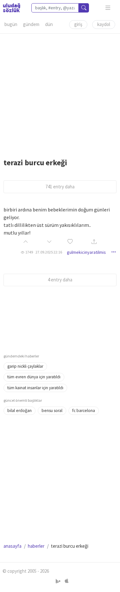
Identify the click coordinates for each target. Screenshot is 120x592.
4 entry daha (60, 280)
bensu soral (52, 410)
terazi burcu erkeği (35, 162)
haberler (36, 546)
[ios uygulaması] (66, 581)
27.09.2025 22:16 (49, 252)
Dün (49, 24)
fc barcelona (83, 410)
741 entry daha (60, 187)
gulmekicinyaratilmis (86, 252)
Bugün (10, 24)
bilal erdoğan (19, 410)
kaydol (103, 24)
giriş (78, 24)
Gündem (31, 24)
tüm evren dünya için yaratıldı (33, 377)
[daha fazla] (108, 7)
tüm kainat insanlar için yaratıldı (35, 387)
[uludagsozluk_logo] (11, 8)
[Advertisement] (60, 94)
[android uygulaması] (59, 581)
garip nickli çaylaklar (25, 366)
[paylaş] (94, 242)
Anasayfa (12, 546)
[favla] (70, 242)
